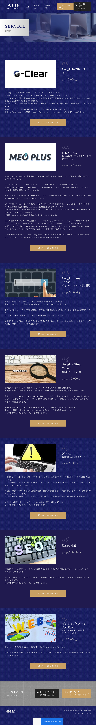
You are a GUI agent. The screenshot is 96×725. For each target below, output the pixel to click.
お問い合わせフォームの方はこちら (77, 693)
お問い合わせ (66, 6)
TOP (27, 7)
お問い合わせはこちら (49, 122)
